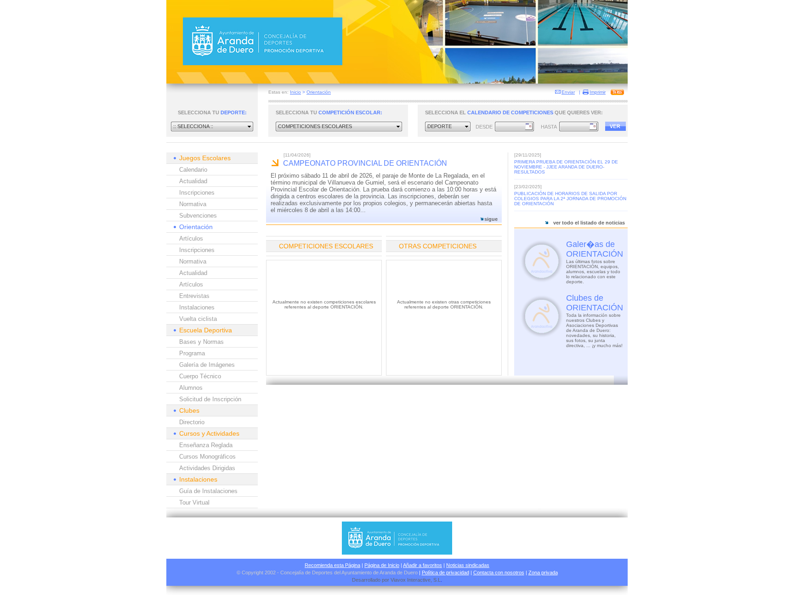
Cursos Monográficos (207, 456)
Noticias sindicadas (467, 565)
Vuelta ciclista (198, 318)
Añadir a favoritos (422, 565)
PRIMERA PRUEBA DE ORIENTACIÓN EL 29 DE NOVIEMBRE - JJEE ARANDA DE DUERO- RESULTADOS (566, 166)
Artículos (191, 238)
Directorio (191, 422)
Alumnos (191, 387)
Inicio (295, 92)
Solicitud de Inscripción (210, 399)
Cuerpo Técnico (200, 376)
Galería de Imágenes (207, 364)
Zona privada (543, 572)
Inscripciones (197, 192)
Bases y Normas (201, 341)
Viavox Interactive (411, 580)
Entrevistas (194, 295)
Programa (192, 353)
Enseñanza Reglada (206, 445)
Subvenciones (198, 215)
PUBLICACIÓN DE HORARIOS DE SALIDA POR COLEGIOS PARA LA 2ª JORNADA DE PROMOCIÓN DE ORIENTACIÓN (570, 198)
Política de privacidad (445, 572)
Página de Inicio (381, 565)
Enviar (568, 92)
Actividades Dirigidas (207, 468)
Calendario (193, 169)
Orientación (318, 92)
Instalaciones (197, 307)
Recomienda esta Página (332, 565)
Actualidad (193, 181)
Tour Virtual (194, 502)
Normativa (192, 204)
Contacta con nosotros (498, 572)
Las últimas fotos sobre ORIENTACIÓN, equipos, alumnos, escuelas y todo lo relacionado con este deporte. (593, 271)
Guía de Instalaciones (208, 491)
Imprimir (598, 92)
